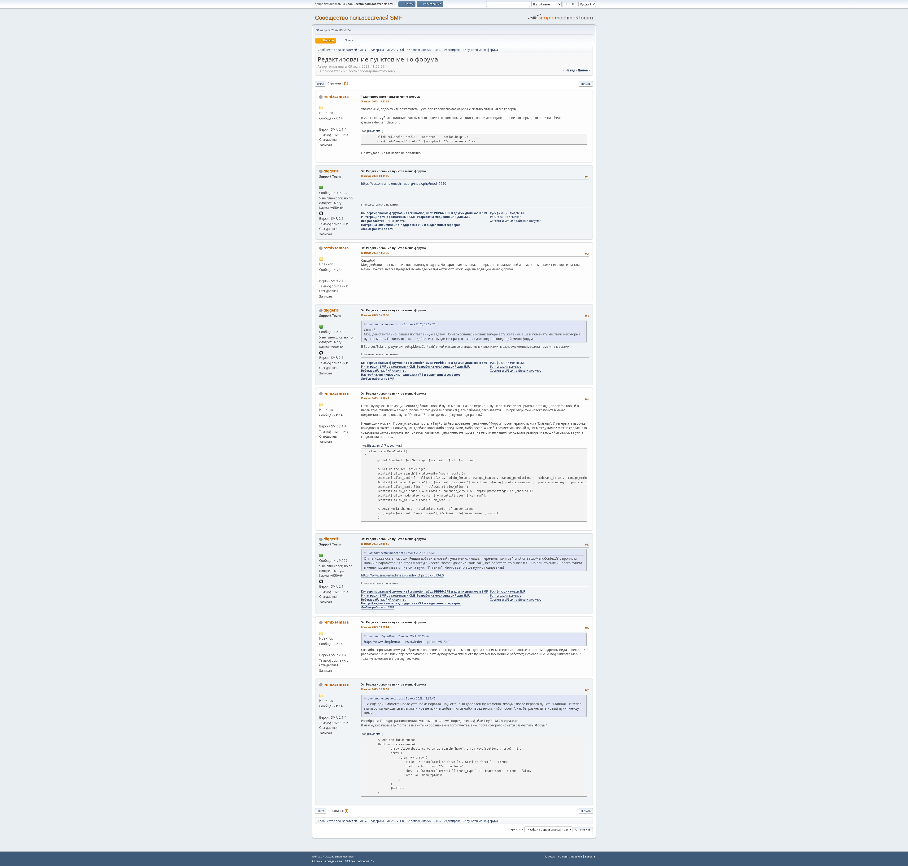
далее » (584, 70)
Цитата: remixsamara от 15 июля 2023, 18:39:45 (401, 553)
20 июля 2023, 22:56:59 (375, 689)
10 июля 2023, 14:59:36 (375, 253)
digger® (331, 171)
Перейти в (515, 829)
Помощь (549, 856)
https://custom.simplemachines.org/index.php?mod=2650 (403, 183)
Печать (586, 83)
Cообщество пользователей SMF (358, 17)
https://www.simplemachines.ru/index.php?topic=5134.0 (402, 575)
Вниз (320, 83)
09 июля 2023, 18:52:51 (375, 101)
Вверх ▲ (590, 856)
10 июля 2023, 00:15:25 (375, 176)
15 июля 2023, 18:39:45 (375, 398)
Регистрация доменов (505, 217)
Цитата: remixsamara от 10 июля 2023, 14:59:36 (401, 324)
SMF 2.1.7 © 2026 (322, 856)
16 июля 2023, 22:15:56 (375, 543)
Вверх (321, 811)
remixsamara (336, 96)
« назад (569, 70)
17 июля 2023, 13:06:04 (375, 627)
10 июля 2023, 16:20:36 (375, 315)
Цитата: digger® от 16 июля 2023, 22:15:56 (398, 636)
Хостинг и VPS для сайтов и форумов (515, 221)
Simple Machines (344, 856)
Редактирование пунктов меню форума (390, 97)
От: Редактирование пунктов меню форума (393, 171)
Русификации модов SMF (507, 213)
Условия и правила (570, 856)
